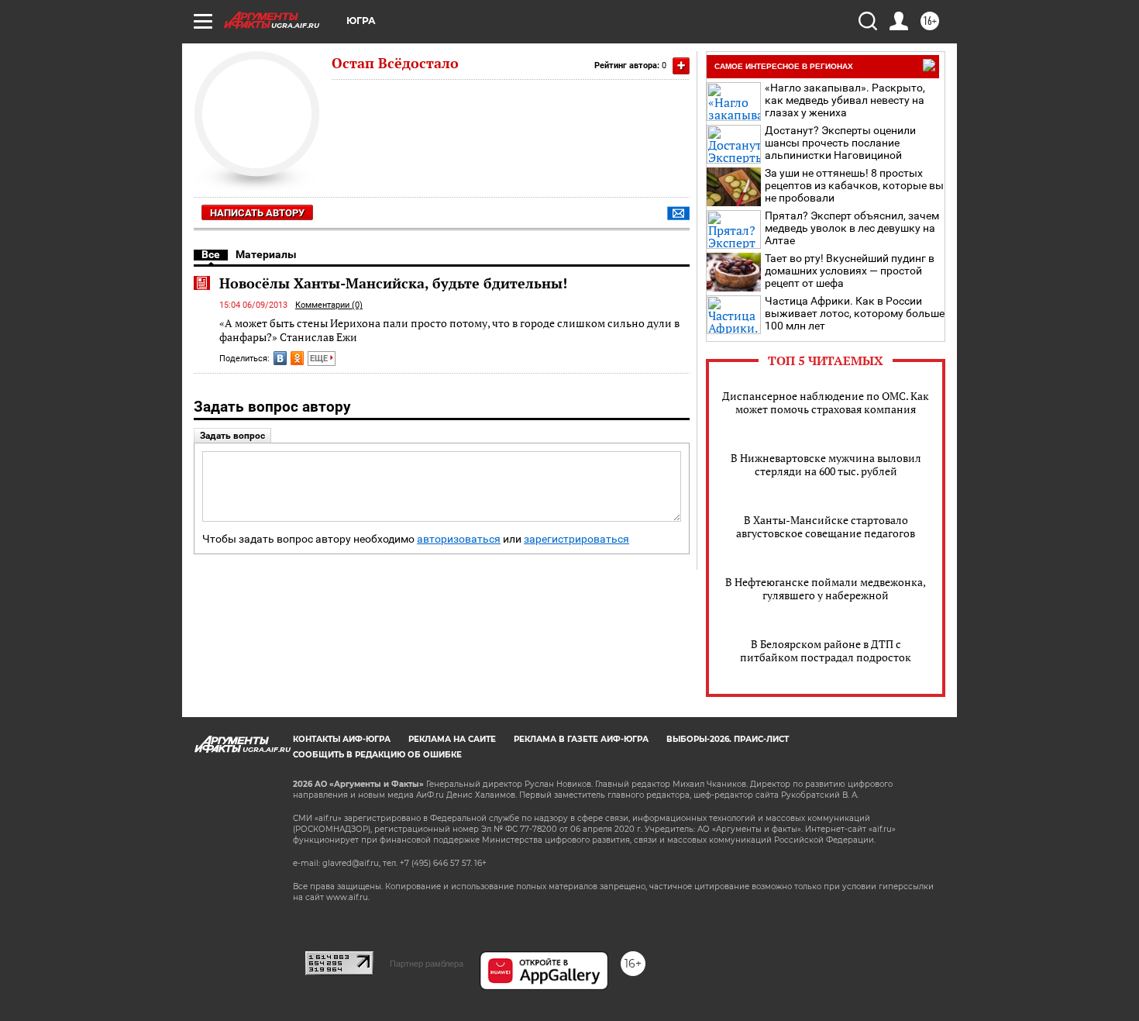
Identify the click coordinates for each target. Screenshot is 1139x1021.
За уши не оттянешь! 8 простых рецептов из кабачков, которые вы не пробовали (854, 185)
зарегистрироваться (576, 539)
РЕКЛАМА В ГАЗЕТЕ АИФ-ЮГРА (581, 739)
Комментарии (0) (329, 305)
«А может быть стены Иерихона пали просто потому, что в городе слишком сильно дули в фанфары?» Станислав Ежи (449, 329)
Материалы (266, 254)
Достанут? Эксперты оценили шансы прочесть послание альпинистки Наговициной (840, 142)
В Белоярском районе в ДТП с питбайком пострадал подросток (825, 650)
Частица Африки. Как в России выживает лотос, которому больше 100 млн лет (855, 313)
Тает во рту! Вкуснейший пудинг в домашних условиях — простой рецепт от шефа (849, 270)
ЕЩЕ (320, 359)
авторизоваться (459, 539)
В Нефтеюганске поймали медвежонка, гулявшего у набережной (825, 588)
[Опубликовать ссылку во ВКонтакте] (280, 358)
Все (210, 254)
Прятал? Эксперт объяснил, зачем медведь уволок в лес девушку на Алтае (852, 228)
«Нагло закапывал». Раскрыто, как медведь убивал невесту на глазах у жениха (845, 100)
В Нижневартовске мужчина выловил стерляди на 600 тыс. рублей (826, 464)
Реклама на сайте (452, 739)
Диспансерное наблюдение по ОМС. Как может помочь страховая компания (825, 402)
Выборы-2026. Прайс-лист (727, 739)
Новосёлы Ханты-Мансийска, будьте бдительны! (393, 283)
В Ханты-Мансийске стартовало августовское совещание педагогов (825, 526)
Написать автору (257, 213)
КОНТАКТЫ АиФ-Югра (342, 739)
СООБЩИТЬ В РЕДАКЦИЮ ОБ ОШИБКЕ (377, 755)
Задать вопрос (232, 435)
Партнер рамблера (426, 963)
